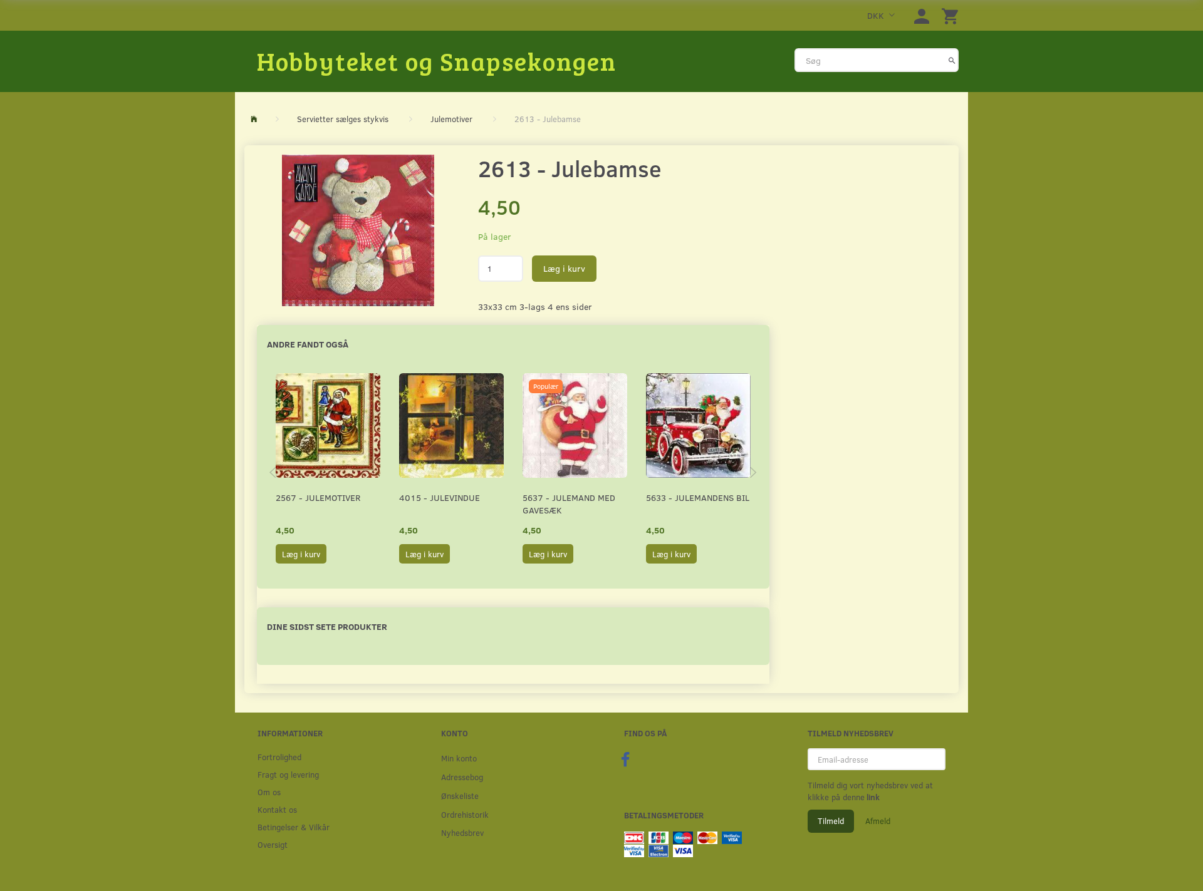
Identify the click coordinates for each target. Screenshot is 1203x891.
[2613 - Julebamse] (358, 230)
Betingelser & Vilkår (294, 826)
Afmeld (877, 821)
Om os (269, 791)
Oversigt (273, 844)
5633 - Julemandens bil (697, 497)
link (872, 797)
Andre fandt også (307, 344)
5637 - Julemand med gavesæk (569, 504)
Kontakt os (277, 809)
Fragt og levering (288, 774)
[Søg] (952, 60)
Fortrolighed (279, 756)
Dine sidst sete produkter (327, 626)
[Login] (921, 15)
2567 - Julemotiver (318, 497)
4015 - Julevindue (439, 497)
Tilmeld (831, 821)
